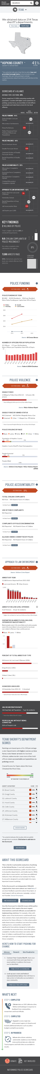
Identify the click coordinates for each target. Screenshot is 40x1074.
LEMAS (35, 468)
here (33, 888)
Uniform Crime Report (16, 467)
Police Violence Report (31, 407)
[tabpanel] (20, 971)
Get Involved (29, 1061)
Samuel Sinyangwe (17, 895)
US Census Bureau (32, 337)
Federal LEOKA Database (30, 366)
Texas (19, 9)
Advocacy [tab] (7, 952)
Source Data (27, 900)
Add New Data (20, 847)
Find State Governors (20, 969)
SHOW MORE (20, 828)
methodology (10, 900)
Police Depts (14, 26)
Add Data (14, 505)
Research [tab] (16, 952)
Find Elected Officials (18, 985)
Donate (13, 1061)
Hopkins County (12, 62)
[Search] (31, 3)
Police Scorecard (5, 3)
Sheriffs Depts (25, 26)
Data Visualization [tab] (28, 952)
